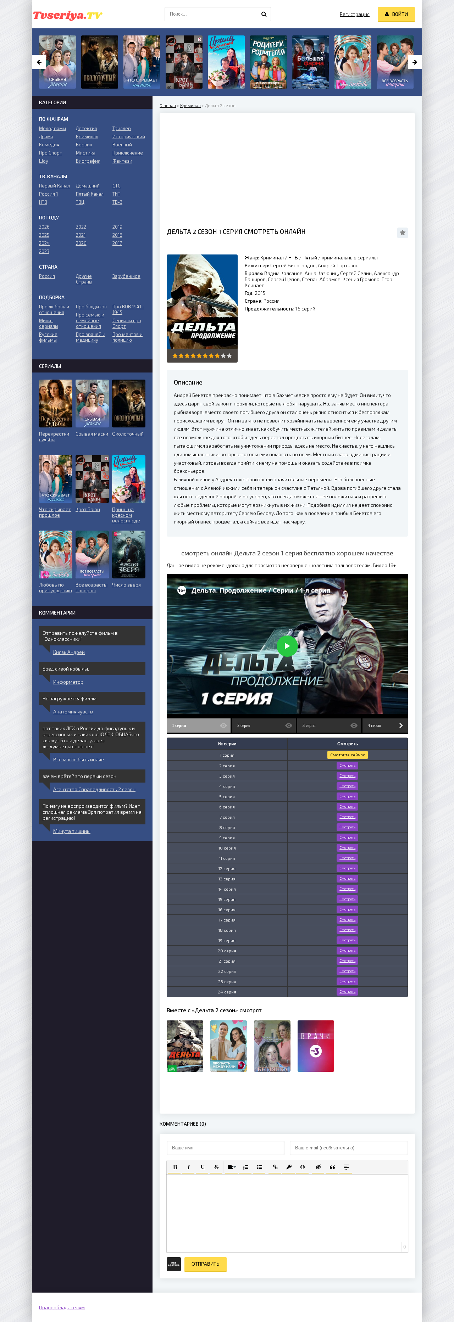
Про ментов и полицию (127, 337)
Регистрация (355, 14)
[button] (174, 1166)
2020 (81, 243)
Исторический (128, 136)
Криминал (190, 105)
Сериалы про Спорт (126, 323)
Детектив (86, 128)
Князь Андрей (69, 652)
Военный (122, 144)
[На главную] (67, 14)
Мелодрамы (52, 128)
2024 (44, 243)
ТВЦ (80, 202)
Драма (46, 136)
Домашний (88, 186)
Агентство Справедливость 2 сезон (94, 789)
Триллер (121, 128)
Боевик (84, 144)
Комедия (49, 144)
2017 (117, 243)
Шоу (43, 161)
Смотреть (347, 765)
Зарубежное (126, 276)
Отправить (206, 1264)
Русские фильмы (48, 337)
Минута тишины (71, 831)
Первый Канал (54, 186)
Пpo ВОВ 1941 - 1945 (128, 309)
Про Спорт (50, 153)
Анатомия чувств (73, 711)
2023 (44, 251)
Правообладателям (62, 1307)
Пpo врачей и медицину (90, 337)
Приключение (127, 153)
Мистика (85, 153)
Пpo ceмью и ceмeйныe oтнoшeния (90, 320)
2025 (44, 235)
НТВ (293, 257)
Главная (168, 105)
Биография (88, 161)
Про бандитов (91, 306)
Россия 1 (48, 194)
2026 (44, 227)
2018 (117, 235)
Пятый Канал (90, 194)
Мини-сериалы (48, 323)
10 (229, 356)
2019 (117, 227)
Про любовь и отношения (54, 309)
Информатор (68, 682)
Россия (47, 276)
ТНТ (116, 194)
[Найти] (264, 14)
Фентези (122, 161)
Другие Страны (84, 279)
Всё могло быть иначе (78, 759)
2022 (81, 227)
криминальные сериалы (350, 257)
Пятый (310, 257)
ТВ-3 (117, 202)
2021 (80, 235)
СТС (116, 186)
